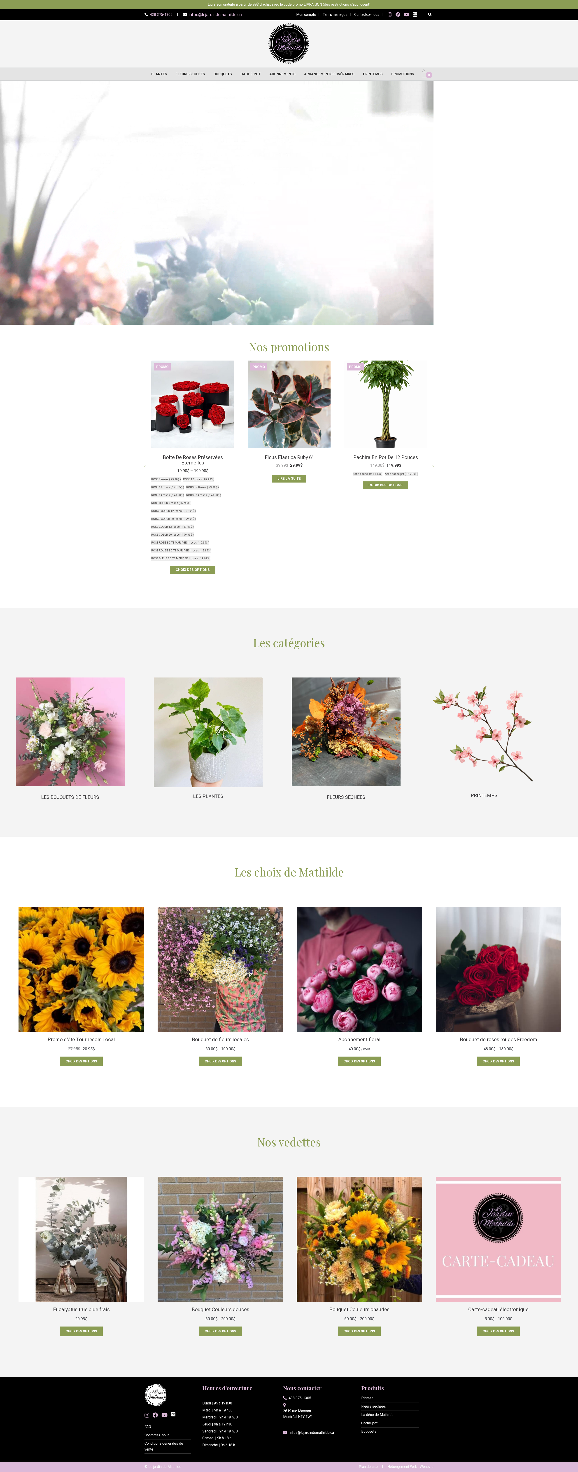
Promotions (402, 74)
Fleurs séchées (190, 74)
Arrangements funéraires (329, 74)
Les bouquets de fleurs (70, 797)
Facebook (398, 15)
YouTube (406, 15)
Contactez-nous (366, 14)
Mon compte (306, 14)
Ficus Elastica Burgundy (289, 457)
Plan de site (368, 1467)
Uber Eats (415, 15)
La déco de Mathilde (377, 1415)
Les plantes (208, 796)
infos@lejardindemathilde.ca (311, 1432)
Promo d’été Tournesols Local (192, 457)
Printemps (373, 74)
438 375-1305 (300, 1398)
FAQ (147, 1427)
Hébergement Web (402, 1467)
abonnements (282, 74)
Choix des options (193, 478)
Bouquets (223, 74)
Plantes (159, 74)
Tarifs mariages (335, 14)
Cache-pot (250, 74)
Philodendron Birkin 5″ (385, 457)
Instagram (390, 15)
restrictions (340, 4)
